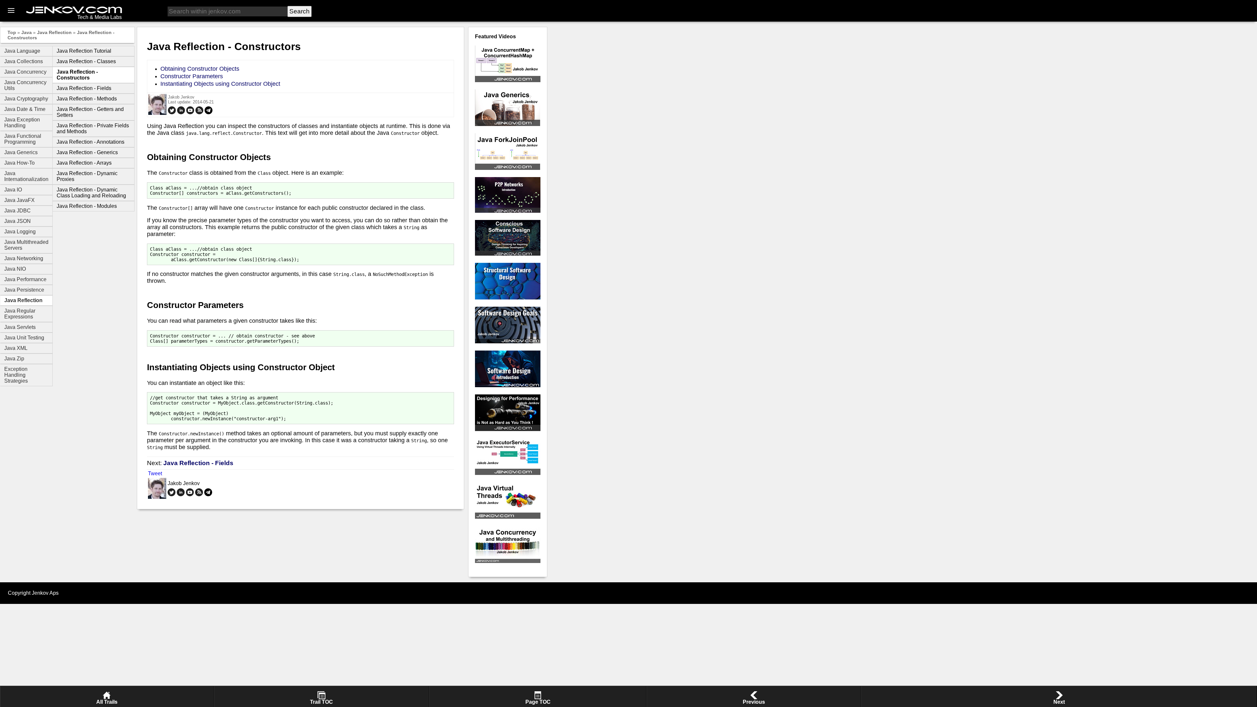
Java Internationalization (26, 176)
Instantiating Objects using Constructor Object (220, 84)
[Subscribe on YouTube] (190, 112)
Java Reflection (54, 32)
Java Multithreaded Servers (26, 245)
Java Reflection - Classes (86, 61)
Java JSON (17, 221)
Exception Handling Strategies (16, 375)
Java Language (22, 51)
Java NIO (15, 269)
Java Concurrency (25, 72)
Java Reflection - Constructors (77, 75)
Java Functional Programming (22, 139)
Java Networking (23, 258)
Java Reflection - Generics (87, 152)
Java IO (13, 189)
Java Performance (25, 279)
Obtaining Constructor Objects (199, 68)
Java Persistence (24, 290)
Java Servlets (20, 327)
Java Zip (14, 358)
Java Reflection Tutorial (84, 51)
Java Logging (20, 231)
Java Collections (23, 61)
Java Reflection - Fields (84, 88)
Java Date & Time (25, 109)
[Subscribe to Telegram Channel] (208, 112)
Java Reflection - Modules (87, 206)
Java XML (15, 348)
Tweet (155, 473)
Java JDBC (17, 210)
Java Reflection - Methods (87, 98)
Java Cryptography (26, 98)
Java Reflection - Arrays (84, 163)
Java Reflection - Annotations (90, 142)
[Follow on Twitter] (172, 112)
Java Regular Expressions (19, 313)
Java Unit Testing (24, 337)
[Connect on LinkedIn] (181, 112)
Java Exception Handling (22, 122)
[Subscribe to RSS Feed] (199, 112)
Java (26, 32)
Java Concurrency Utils (25, 85)
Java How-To (19, 163)
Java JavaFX (19, 200)
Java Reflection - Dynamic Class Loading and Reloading (91, 192)
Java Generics (21, 152)
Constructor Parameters (191, 76)
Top (12, 32)
